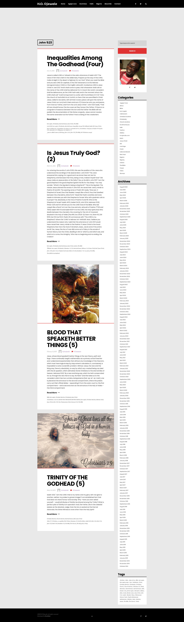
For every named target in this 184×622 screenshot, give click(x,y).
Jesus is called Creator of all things (56, 132)
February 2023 (124, 301)
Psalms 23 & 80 (72, 251)
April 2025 (123, 230)
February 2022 (124, 333)
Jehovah (129, 593)
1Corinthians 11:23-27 (52, 399)
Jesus (132, 593)
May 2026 (123, 195)
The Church (73, 523)
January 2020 (124, 395)
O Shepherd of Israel (63, 251)
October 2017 (124, 469)
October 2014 (124, 566)
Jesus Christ (70, 123)
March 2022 (123, 330)
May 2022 (123, 325)
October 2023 (124, 279)
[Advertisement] (92, 22)
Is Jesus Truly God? (93, 248)
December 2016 (125, 496)
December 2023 (125, 274)
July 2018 (122, 444)
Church (122, 586)
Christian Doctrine (60, 397)
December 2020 (125, 371)
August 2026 (123, 187)
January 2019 (124, 428)
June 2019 (123, 414)
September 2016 (125, 504)
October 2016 (124, 501)
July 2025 (123, 222)
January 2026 (124, 206)
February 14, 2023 (52, 351)
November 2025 (125, 211)
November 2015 (124, 531)
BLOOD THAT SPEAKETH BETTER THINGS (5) (72, 338)
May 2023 (123, 293)
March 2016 (123, 520)
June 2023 (123, 290)
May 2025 (123, 228)
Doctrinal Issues (63, 123)
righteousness (123, 599)
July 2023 (123, 287)
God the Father (81, 521)
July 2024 (123, 255)
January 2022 (124, 336)
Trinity (86, 523)
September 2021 (125, 347)
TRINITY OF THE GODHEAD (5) (68, 480)
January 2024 (124, 271)
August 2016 (123, 507)
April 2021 (123, 360)
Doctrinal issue (129, 588)
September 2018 (125, 439)
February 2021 (124, 366)
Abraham (122, 580)
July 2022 (123, 320)
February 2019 (124, 425)
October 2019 (124, 404)
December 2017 (124, 463)
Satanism (138, 599)
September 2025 (125, 217)
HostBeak (47, 616)
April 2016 (123, 517)
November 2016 (124, 498)
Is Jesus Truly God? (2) (74, 156)
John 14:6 (94, 521)
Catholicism (123, 114)
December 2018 (125, 431)
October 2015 (124, 534)
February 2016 (124, 523)
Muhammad (138, 595)
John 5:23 (73, 132)
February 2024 (124, 268)
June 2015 (123, 544)
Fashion (122, 130)
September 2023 (125, 282)
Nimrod (122, 597)
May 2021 (122, 358)
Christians (54, 521)
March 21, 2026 (51, 166)
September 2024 (125, 249)
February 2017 (124, 490)
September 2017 (125, 471)
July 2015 (122, 542)
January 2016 (124, 526)
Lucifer (124, 595)
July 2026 (123, 190)
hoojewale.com (125, 135)
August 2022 (123, 317)
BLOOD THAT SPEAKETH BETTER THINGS (69, 399)
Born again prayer (124, 582)
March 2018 (123, 455)
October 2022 (124, 312)
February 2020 (124, 393)
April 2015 (123, 550)
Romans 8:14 (74, 402)
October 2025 (124, 214)
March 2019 (123, 423)
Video (122, 171)
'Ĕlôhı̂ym (49, 248)
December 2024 (125, 241)
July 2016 (122, 509)
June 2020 (123, 382)
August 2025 (123, 219)
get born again (130, 590)
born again (49, 123)
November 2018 (124, 433)
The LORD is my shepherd (53, 253)
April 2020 (123, 387)
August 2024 (124, 252)
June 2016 (123, 512)
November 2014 (125, 563)
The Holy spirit (80, 523)
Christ (140, 582)
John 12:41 (67, 132)
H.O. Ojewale (47, 4)
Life (121, 144)
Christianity (56, 123)
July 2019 (122, 412)
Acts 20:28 (49, 126)
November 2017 (124, 466)
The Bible (76, 123)
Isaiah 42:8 (88, 521)
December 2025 (125, 209)
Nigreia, (122, 160)
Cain (130, 582)
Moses (132, 595)
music (122, 149)
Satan (133, 599)
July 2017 (122, 477)
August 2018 (123, 442)
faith (74, 518)
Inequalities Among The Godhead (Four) (75, 61)
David (142, 586)
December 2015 (125, 528)
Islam (121, 138)
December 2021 (125, 339)
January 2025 (124, 238)
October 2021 (124, 344)
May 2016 (122, 515)
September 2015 (125, 536)
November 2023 (125, 276)
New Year (123, 154)
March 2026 (123, 201)
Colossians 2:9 (73, 521)
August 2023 (123, 284)
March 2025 (123, 233)
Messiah (129, 595)
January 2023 (124, 303)
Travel (122, 168)
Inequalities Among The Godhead (81, 126)
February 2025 (124, 236)
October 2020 (124, 377)
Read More (52, 119)
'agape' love (124, 103)
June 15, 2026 (50, 71)
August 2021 (123, 349)
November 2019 (124, 401)
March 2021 (123, 363)
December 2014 (125, 561)
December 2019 (125, 398)
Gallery (122, 133)
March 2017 (123, 488)
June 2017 (123, 479)
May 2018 (122, 450)
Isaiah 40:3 (92, 126)
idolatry (142, 590)
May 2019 (122, 417)
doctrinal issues (68, 126)
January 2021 (124, 368)
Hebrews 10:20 (99, 399)
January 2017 (124, 493)
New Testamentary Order (65, 402)
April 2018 (123, 452)
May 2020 (123, 385)
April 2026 (123, 198)
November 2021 (124, 341)
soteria (75, 246)
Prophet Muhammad (133, 597)
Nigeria (122, 157)
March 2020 (123, 390)
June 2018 (123, 447)
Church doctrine (60, 518)
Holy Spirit (137, 590)
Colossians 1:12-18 (68, 248)
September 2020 (125, 379)
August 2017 (123, 474)
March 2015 (123, 553)
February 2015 (124, 555)
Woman (122, 173)
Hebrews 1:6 (85, 248)
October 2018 (124, 436)
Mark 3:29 (54, 523)
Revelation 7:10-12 (81, 251)
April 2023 (123, 295)
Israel (124, 593)
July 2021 (122, 352)
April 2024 (123, 263)
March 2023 (123, 298)
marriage (123, 146)
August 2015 (123, 539)
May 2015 (122, 547)
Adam (126, 580)
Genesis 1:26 (123, 590)
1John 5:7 (49, 521)
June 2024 (123, 257)
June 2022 (123, 322)
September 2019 (125, 406)
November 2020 (125, 374)
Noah (125, 597)
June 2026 (123, 192)
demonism (122, 588)
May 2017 (122, 482)
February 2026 (124, 203)
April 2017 (122, 485)
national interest (125, 152)
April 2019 (123, 420)
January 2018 (124, 461)
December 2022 (125, 306)
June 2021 (123, 355)
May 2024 (123, 260)
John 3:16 (99, 521)
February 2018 (124, 458)
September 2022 (125, 314)
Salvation (129, 599)
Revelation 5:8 (61, 523)
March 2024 (123, 265)
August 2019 (123, 409)
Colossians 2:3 (136, 586)
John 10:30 (49, 251)
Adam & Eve (132, 580)
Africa (121, 106)
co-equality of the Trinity (64, 521)
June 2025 (123, 225)
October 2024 (124, 247)
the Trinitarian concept (86, 132)
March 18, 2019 (51, 490)
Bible (48, 397)
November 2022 (125, 309)
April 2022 (123, 328)
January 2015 (124, 558)
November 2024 (125, 244)
